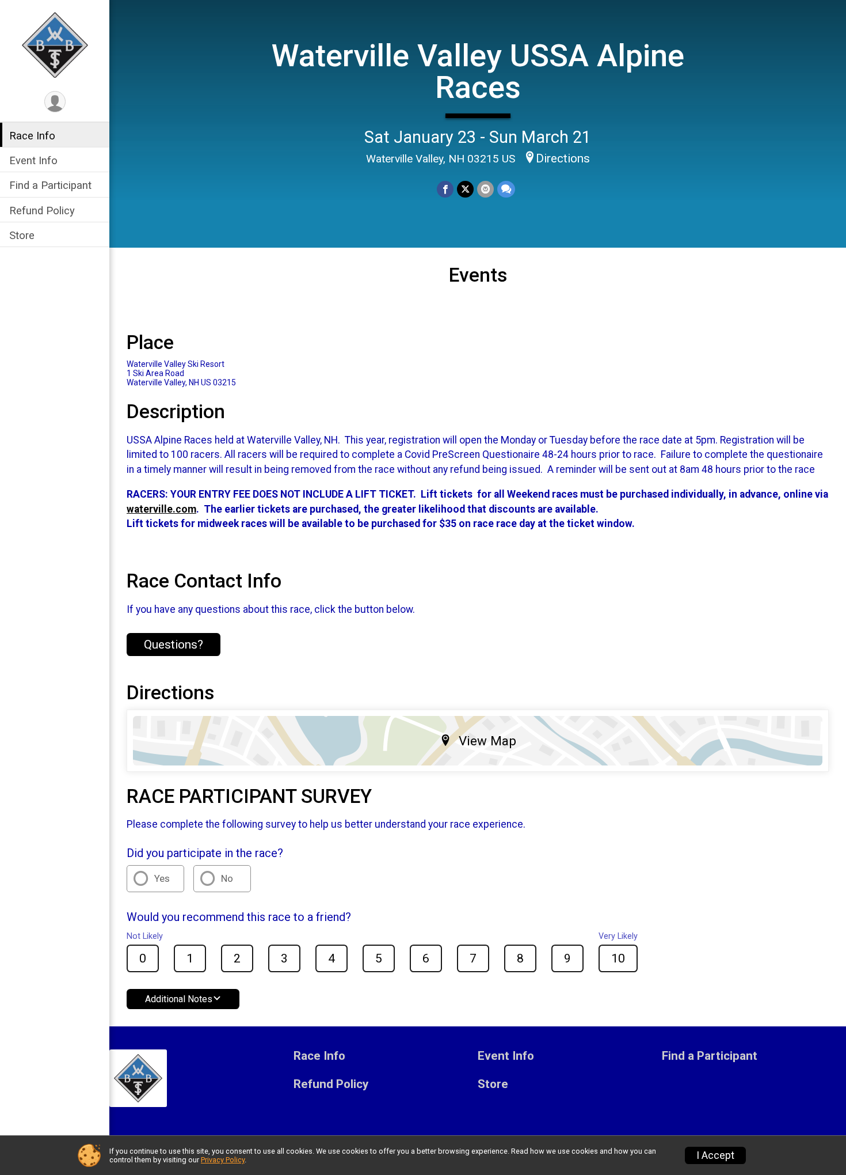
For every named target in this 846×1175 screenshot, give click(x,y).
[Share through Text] (506, 189)
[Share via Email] (485, 189)
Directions (563, 158)
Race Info (32, 136)
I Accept (715, 1155)
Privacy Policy (223, 1159)
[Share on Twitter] (465, 189)
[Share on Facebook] (445, 189)
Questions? (173, 644)
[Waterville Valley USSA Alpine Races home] (55, 44)
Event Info (33, 160)
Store (22, 235)
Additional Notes (178, 999)
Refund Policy (42, 210)
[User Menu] (55, 101)
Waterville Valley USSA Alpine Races (478, 71)
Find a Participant (50, 185)
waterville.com (161, 509)
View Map (487, 740)
